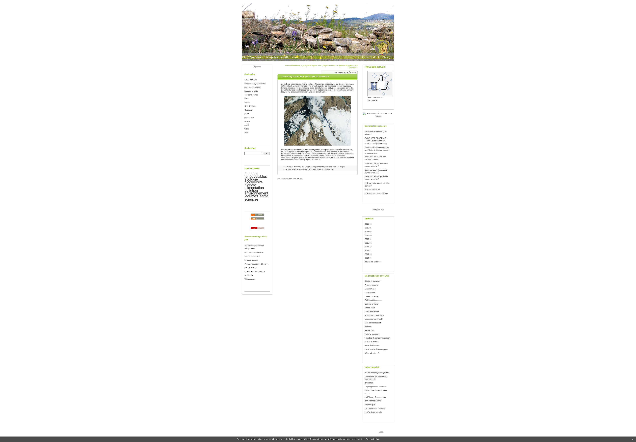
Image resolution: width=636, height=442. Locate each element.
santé (246, 125)
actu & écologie (250, 80)
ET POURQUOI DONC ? (254, 271)
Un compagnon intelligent (375, 408)
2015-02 (368, 239)
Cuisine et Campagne (373, 300)
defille (367, 157)
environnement (256, 193)
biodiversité (253, 182)
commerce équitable (252, 87)
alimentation (254, 188)
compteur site (378, 210)
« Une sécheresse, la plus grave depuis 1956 (303, 66)
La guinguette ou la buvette (375, 387)
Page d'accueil (328, 66)
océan (313, 169)
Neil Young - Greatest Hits (375, 397)
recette (247, 121)
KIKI (366, 183)
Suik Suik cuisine (371, 342)
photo (246, 114)
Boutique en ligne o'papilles (255, 84)
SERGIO (368, 193)
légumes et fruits (251, 91)
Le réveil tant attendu (373, 412)
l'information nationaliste (253, 252)
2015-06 (368, 224)
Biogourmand (370, 289)
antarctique (328, 169)
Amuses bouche (371, 285)
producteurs (249, 118)
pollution (251, 190)
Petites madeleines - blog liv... (256, 264)
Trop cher (369, 383)
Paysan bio (369, 330)
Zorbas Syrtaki (382, 193)
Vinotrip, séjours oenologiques (377, 147)
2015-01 (368, 243)
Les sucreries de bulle (374, 319)
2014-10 (368, 254)
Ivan (366, 189)
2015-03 (368, 235)
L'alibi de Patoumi (372, 312)
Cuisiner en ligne (371, 304)
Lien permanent (318, 167)
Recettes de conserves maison (377, 338)
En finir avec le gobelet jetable (377, 373)
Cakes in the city (371, 296)
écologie (251, 179)
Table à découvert (372, 346)
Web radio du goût (372, 353)
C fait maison (370, 293)
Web (246, 133)
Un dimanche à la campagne (376, 349)
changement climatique (301, 169)
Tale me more (249, 279)
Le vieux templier (251, 260)
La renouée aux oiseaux (254, 245)
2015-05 (368, 228)
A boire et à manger (372, 281)
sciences (251, 199)
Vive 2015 (376, 189)
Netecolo (368, 327)
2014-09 (368, 258)
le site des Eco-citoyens (374, 315)
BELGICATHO (250, 268)
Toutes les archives (373, 262)
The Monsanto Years (373, 401)
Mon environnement (373, 323)
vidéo (246, 129)
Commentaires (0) (332, 167)
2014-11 (368, 251)
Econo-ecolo (370, 308)
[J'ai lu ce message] (632, 439)
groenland (287, 169)
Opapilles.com (250, 106)
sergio (367, 131)
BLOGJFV (248, 275)
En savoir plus (372, 439)
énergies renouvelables (255, 175)
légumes (251, 196)
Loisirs (247, 102)
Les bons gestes (251, 95)
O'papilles (248, 110)
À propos (257, 67)
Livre (246, 99)
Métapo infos (249, 249)
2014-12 (368, 247)
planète (250, 185)
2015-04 (368, 232)
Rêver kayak (370, 405)
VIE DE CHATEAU (251, 256)
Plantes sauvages (372, 334)
